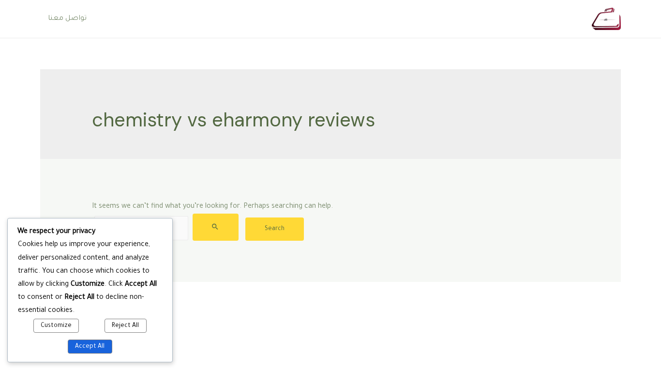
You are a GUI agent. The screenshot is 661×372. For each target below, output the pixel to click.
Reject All (125, 326)
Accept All (90, 346)
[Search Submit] (216, 227)
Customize (56, 326)
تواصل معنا (67, 19)
